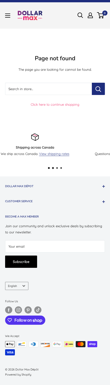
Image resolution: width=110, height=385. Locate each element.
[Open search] (80, 15)
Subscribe (21, 261)
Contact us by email (76, 154)
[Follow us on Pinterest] (28, 310)
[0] (100, 15)
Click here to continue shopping (55, 104)
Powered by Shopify (18, 374)
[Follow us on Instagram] (18, 310)
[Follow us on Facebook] (8, 310)
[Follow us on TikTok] (37, 310)
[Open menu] (7, 16)
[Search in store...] (98, 89)
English (12, 286)
